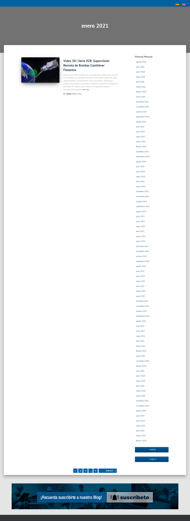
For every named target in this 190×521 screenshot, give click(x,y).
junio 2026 (140, 72)
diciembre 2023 (142, 191)
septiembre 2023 (143, 206)
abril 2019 (140, 431)
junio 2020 (140, 376)
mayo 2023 (140, 226)
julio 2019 (140, 416)
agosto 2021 (141, 321)
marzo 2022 (141, 291)
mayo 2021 (140, 336)
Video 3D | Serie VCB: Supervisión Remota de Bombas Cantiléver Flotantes (86, 65)
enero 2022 (140, 296)
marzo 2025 (141, 141)
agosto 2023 (141, 211)
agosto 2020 (141, 366)
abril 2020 (140, 386)
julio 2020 (140, 371)
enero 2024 (140, 186)
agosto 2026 (141, 62)
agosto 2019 (141, 411)
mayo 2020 (140, 381)
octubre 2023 (141, 201)
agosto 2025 (141, 121)
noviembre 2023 (142, 196)
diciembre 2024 (142, 151)
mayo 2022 (140, 281)
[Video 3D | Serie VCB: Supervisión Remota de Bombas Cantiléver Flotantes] (40, 70)
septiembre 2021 (143, 316)
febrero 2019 (141, 441)
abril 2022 (140, 286)
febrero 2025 (141, 146)
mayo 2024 (140, 176)
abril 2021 (140, 341)
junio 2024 (140, 171)
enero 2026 (140, 97)
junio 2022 (140, 276)
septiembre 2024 (143, 156)
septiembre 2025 (143, 116)
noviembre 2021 (142, 306)
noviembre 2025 (142, 107)
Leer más (85, 89)
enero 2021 (140, 356)
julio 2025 (140, 127)
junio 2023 (140, 221)
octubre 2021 (141, 311)
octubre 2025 (141, 112)
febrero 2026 (141, 92)
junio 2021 (140, 331)
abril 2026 (140, 82)
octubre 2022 (141, 256)
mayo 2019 (140, 426)
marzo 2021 (141, 346)
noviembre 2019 (142, 406)
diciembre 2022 (142, 246)
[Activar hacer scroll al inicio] (185, 516)
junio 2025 (140, 131)
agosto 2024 (141, 161)
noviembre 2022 (142, 251)
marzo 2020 (141, 391)
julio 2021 (140, 326)
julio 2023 (140, 216)
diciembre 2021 (142, 301)
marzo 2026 (141, 87)
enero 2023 (140, 241)
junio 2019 (140, 421)
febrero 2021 (141, 351)
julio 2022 (140, 271)
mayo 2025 (140, 136)
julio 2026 (140, 67)
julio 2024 (140, 166)
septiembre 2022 (143, 261)
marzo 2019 (141, 435)
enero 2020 (140, 396)
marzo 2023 (141, 236)
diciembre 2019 (142, 401)
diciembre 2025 (142, 102)
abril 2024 (140, 181)
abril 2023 (140, 231)
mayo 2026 (140, 77)
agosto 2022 (141, 266)
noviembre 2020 (142, 361)
